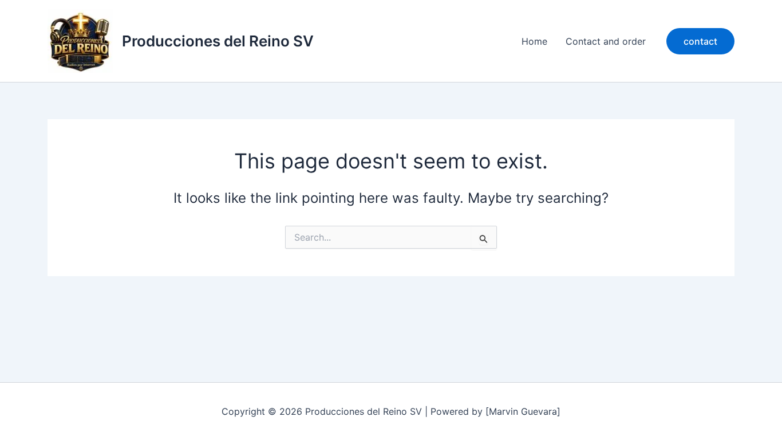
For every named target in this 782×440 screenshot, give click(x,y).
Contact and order (606, 41)
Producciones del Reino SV (218, 41)
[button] (700, 41)
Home (534, 41)
